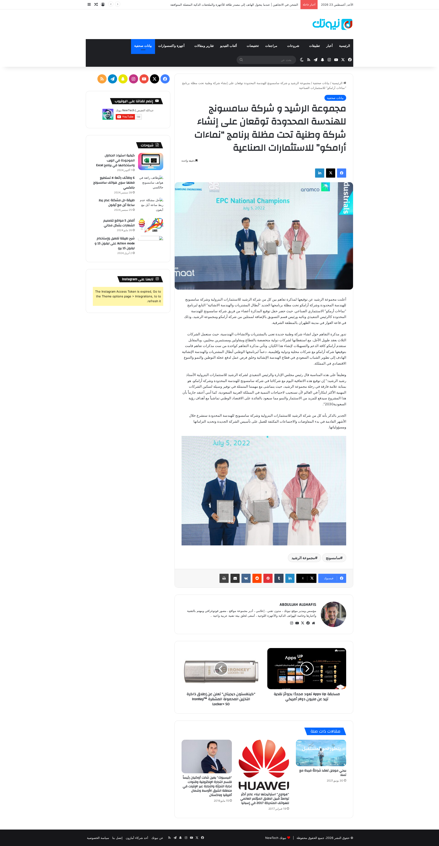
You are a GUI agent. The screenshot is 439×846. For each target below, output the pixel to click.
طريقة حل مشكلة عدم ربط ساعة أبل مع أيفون (117, 202)
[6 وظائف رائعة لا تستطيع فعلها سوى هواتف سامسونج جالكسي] (150, 183)
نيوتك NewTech (275, 838)
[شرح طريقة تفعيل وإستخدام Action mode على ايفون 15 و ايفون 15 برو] (150, 244)
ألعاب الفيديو (229, 46)
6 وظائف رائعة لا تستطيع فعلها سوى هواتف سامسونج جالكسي (114, 183)
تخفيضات (253, 46)
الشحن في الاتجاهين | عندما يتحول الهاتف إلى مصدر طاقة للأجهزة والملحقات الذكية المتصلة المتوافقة (234, 4)
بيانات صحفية (143, 46)
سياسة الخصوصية (98, 838)
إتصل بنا (117, 838)
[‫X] (302, 623)
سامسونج (333, 557)
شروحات (293, 46)
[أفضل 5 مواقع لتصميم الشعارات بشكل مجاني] (150, 225)
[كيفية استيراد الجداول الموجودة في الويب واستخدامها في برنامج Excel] (150, 161)
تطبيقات (314, 46)
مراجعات (271, 46)
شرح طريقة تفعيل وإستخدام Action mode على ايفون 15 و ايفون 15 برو (115, 243)
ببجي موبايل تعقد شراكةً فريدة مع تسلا (322, 773)
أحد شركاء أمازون (137, 838)
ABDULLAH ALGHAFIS (298, 604)
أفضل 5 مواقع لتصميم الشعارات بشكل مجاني (119, 223)
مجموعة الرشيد (303, 557)
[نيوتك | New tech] (332, 24)
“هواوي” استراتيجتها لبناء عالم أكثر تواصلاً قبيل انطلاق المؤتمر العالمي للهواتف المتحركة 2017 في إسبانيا (264, 798)
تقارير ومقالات (204, 46)
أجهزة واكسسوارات (171, 46)
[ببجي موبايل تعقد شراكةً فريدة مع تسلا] (321, 753)
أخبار (329, 46)
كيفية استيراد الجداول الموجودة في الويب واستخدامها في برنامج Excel (115, 160)
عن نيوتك (157, 838)
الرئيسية (344, 46)
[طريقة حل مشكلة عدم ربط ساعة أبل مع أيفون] (150, 206)
